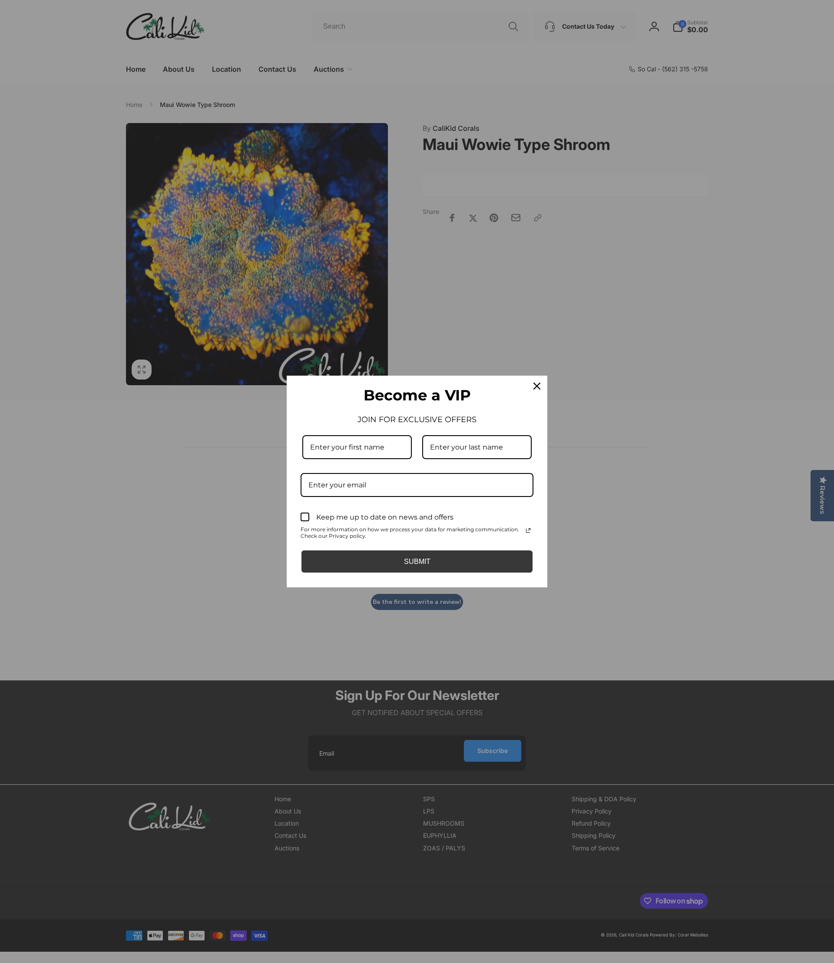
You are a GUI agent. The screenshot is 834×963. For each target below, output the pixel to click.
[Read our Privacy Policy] (528, 530)
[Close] (536, 386)
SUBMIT (417, 561)
